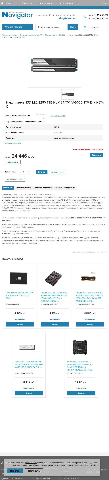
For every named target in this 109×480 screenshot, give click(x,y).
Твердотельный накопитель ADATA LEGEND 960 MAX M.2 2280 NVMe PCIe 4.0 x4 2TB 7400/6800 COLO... (89, 296)
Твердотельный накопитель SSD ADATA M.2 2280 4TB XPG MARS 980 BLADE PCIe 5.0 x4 (28, 364)
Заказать (96, 155)
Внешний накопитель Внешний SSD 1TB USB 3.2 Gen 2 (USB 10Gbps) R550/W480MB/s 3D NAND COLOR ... (80, 365)
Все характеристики (13, 143)
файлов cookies (91, 465)
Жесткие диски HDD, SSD (55, 35)
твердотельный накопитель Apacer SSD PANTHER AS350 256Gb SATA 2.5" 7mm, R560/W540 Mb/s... (54, 296)
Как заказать (47, 3)
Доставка (28, 3)
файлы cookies (31, 462)
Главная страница (9, 35)
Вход (106, 3)
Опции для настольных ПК (31, 35)
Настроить (34, 471)
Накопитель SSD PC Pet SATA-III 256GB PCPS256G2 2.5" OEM (20, 295)
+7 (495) (98, 18)
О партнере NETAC (58, 116)
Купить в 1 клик (57, 172)
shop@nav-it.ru (67, 18)
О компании (9, 3)
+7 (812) (98, 15)
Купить (41, 172)
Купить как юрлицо (15, 179)
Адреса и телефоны (70, 3)
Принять (14, 471)
